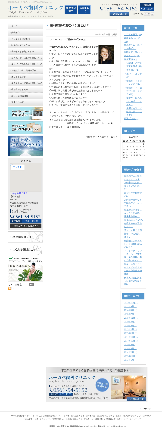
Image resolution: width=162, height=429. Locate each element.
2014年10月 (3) (131, 340)
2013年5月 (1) (130, 360)
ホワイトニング (46, 419)
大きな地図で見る (19, 193)
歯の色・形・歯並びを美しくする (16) (134, 91)
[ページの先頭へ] (81, 409)
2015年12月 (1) (131, 318)
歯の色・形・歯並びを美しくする (100, 416)
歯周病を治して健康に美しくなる (68, 419)
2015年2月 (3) (130, 329)
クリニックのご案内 (35, 416)
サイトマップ (135, 419)
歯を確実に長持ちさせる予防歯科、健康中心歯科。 (133, 213)
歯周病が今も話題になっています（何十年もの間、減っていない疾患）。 (133, 182)
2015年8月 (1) (130, 321)
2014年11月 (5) (131, 337)
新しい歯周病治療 (107, 419)
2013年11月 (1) (131, 356)
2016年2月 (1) (130, 314)
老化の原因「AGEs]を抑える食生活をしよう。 (133, 223)
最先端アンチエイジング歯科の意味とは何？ (133, 243)
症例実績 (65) (130, 59)
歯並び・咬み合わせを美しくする (129, 416)
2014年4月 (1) (130, 348)
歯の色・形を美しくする (74, 416)
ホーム (14, 416)
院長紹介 (22, 416)
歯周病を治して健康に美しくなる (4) (134, 111)
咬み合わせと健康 (91, 419)
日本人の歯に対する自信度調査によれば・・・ (133, 280)
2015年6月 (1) (130, 325)
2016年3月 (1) (130, 310)
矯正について (122, 419)
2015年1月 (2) (130, 333)
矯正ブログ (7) (131, 118)
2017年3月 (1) (130, 306)
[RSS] (9, 289)
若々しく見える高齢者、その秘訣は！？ (133, 233)
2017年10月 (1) (131, 302)
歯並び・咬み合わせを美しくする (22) (134, 101)
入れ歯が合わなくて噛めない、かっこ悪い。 (133, 203)
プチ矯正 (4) (132, 70)
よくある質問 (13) (133, 34)
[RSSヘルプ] (13, 289)
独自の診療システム (53, 416)
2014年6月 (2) (130, 344)
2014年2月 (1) (130, 352)
